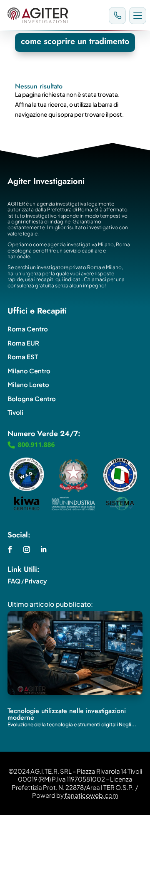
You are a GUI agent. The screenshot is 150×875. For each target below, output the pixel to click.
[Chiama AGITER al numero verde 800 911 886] (117, 15)
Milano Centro (29, 371)
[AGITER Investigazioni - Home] (54, 15)
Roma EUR (23, 343)
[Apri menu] (137, 15)
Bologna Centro (32, 398)
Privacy (36, 581)
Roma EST (23, 356)
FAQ (14, 581)
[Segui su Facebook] (10, 549)
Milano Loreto (28, 384)
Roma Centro (28, 329)
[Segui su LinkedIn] (43, 549)
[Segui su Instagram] (26, 549)
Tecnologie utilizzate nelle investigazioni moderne (67, 714)
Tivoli (15, 412)
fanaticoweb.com (91, 795)
